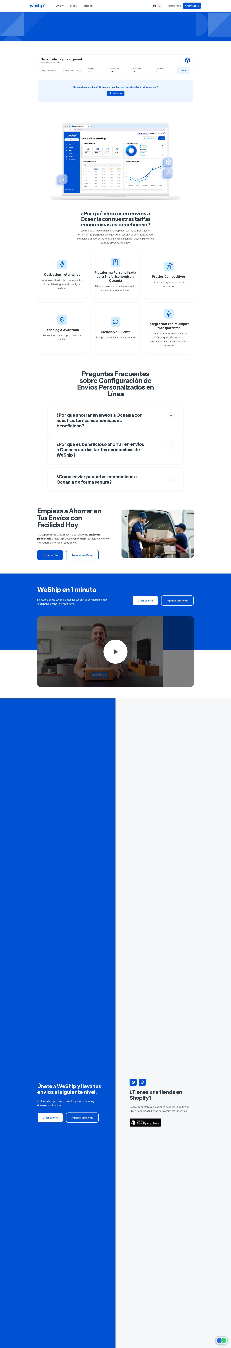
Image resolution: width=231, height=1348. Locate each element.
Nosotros (88, 5)
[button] (60, 6)
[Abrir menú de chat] (221, 1340)
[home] (37, 6)
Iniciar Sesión (174, 5)
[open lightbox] (115, 652)
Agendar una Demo (82, 555)
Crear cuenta (50, 555)
